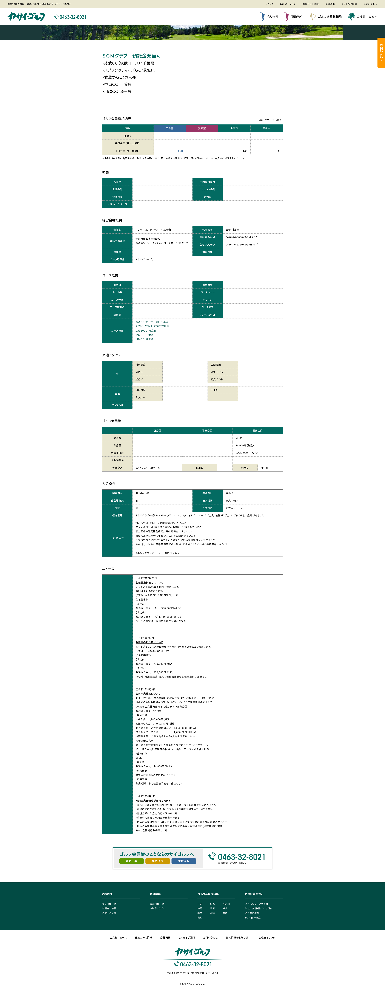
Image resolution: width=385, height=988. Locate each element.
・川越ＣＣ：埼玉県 (117, 91)
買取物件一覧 (157, 903)
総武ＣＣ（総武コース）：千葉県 (152, 322)
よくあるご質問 (349, 4)
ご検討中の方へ (367, 16)
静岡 (199, 908)
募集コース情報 (310, 4)
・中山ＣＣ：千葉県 (117, 84)
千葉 (225, 908)
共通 (199, 903)
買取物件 (297, 16)
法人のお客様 (252, 912)
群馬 (225, 912)
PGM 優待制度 (253, 917)
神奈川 (226, 903)
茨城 (212, 912)
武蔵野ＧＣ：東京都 (146, 330)
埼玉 (212, 908)
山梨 (199, 917)
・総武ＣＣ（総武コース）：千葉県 (128, 63)
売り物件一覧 (109, 903)
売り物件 (273, 16)
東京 (212, 903)
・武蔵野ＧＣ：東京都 (119, 77)
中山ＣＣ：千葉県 (145, 335)
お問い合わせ (370, 4)
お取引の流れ (109, 912)
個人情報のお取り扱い (238, 937)
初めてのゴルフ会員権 (256, 903)
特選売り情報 (109, 908)
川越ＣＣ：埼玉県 (145, 339)
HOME (269, 4)
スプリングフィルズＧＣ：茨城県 (152, 326)
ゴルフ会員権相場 (330, 16)
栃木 (199, 912)
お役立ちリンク (267, 937)
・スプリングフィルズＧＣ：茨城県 (128, 70)
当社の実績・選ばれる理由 (259, 908)
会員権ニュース (288, 4)
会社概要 (330, 4)
